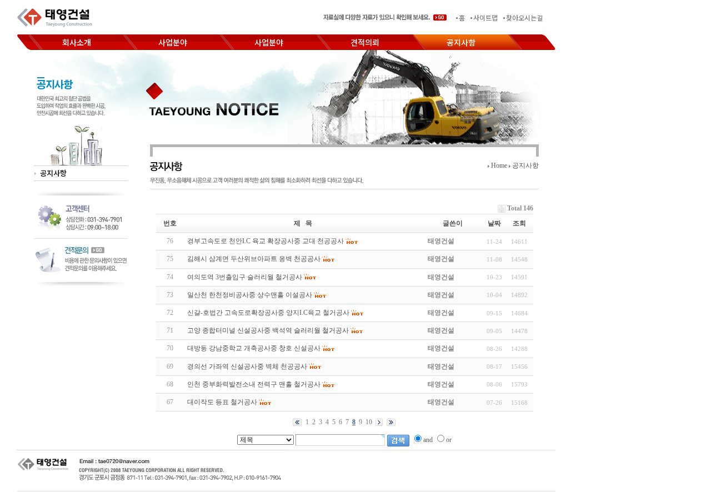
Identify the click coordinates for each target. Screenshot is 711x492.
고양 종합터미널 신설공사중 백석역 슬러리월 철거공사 (268, 330)
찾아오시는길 (524, 17)
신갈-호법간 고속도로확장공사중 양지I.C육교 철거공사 (268, 313)
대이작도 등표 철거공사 (222, 402)
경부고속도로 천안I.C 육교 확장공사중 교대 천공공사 (265, 241)
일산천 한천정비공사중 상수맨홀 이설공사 (249, 295)
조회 (519, 223)
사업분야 (172, 42)
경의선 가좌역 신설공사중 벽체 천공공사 (247, 366)
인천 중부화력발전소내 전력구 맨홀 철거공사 (254, 384)
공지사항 (461, 42)
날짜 (494, 223)
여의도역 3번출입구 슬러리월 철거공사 (244, 277)
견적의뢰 (365, 42)
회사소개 (76, 42)
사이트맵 (485, 17)
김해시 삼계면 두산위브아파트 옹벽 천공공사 (254, 259)
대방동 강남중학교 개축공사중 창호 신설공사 (254, 348)
